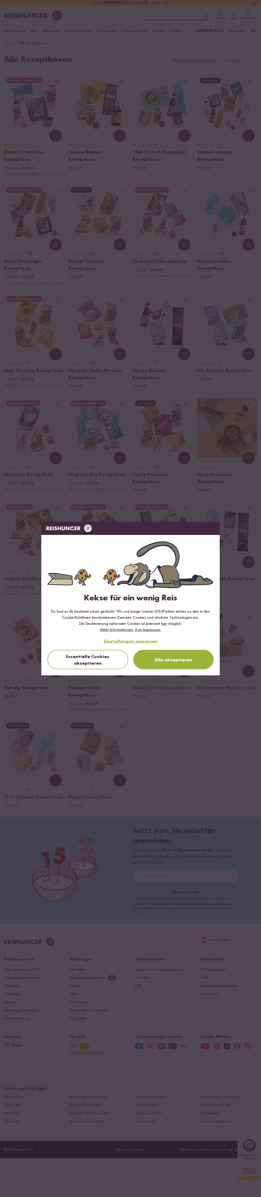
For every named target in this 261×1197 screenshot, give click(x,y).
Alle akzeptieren (173, 660)
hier (164, 624)
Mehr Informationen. (117, 630)
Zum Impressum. (148, 630)
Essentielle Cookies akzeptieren (87, 660)
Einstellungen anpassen (131, 641)
